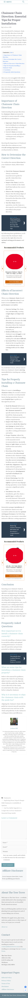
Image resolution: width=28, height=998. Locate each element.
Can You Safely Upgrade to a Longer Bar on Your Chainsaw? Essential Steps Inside (11, 810)
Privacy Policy (6, 980)
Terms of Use (5, 983)
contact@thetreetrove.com (10, 946)
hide (11, 52)
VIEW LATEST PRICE (14, 281)
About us (4, 927)
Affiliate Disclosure (7, 989)
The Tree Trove (11, 995)
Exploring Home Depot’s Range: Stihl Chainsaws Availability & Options (12, 803)
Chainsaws (7, 798)
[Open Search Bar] (23, 2)
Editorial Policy (6, 977)
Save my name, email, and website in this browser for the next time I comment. (14, 857)
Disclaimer (5, 986)
